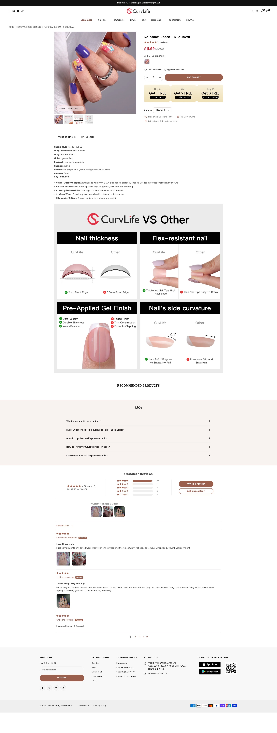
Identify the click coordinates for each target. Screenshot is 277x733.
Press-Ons (156, 20)
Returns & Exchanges (126, 676)
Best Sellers (119, 20)
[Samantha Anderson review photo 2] (79, 559)
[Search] (251, 11)
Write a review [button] (196, 483)
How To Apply (98, 676)
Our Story (96, 663)
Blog (94, 667)
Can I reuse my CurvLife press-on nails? (87, 455)
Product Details (67, 137)
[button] (129, 72)
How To (190, 20)
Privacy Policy (99, 705)
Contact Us (97, 671)
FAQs (94, 680)
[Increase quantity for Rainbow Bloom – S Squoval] (160, 77)
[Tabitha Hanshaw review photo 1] (63, 601)
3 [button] (139, 636)
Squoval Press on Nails (28, 27)
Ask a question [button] (196, 491)
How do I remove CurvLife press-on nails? (88, 446)
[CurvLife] (139, 11)
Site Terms (84, 705)
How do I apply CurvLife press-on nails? (87, 438)
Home (11, 27)
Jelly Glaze (86, 20)
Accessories (175, 20)
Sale (144, 20)
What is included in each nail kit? (83, 421)
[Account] (257, 11)
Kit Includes (87, 137)
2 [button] (135, 636)
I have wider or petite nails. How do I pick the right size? (95, 429)
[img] (62, 533)
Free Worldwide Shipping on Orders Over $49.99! (138, 3)
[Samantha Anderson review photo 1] (63, 559)
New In (133, 20)
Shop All (102, 20)
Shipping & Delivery (125, 671)
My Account (121, 663)
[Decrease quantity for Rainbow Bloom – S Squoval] (147, 77)
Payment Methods (124, 667)
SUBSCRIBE (62, 678)
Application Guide (175, 70)
